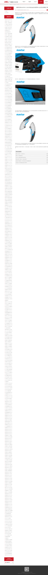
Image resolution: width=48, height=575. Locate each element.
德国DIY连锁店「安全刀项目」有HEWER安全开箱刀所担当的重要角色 (9, 329)
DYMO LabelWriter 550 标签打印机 (9, 447)
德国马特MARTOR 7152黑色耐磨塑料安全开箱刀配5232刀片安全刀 (9, 473)
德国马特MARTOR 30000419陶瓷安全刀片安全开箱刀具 (9, 498)
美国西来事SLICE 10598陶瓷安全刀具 (9, 435)
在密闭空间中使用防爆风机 (8, 541)
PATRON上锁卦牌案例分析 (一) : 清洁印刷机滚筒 (9, 102)
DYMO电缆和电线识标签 (8, 513)
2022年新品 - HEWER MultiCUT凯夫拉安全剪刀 (9, 378)
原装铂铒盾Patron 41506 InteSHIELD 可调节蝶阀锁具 (9, 162)
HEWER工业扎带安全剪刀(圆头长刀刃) (9, 386)
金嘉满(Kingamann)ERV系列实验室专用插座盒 (9, 188)
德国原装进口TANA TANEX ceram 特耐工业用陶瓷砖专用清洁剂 (9, 185)
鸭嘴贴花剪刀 (6, 300)
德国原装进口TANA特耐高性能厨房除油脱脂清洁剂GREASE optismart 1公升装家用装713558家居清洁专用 (9, 530)
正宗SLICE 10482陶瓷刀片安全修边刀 (9, 303)
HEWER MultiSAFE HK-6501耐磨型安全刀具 (9, 220)
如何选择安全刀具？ (7, 30)
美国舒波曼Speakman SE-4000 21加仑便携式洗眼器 (9, 504)
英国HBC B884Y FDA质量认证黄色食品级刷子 (9, 444)
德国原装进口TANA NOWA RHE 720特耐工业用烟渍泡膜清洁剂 (9, 122)
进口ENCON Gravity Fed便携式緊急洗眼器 (9, 317)
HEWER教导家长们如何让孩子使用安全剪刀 (9, 50)
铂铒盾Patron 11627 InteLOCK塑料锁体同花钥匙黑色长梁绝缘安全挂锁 (9, 343)
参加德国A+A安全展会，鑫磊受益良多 (9, 79)
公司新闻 (10, 4)
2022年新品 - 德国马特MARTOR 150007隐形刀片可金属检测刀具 (9, 409)
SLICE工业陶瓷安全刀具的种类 (8, 114)
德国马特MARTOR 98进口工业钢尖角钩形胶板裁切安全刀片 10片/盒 (9, 450)
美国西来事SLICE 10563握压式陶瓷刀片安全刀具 (9, 490)
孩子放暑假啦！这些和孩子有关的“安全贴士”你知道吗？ (9, 65)
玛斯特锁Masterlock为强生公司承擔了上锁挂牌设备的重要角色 (9, 269)
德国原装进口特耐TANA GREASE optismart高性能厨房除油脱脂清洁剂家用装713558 (9, 421)
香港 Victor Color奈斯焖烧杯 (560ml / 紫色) (9, 277)
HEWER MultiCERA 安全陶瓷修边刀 (9, 99)
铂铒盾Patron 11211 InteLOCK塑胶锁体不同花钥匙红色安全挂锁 (9, 157)
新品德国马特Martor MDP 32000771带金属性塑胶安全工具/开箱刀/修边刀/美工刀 (9, 234)
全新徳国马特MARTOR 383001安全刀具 (9, 507)
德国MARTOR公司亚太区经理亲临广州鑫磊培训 (9, 19)
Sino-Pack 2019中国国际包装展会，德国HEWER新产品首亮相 (9, 53)
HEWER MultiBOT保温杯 (8, 533)
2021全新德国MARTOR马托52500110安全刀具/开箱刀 (9, 214)
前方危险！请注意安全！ (8, 73)
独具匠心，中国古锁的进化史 (8, 22)
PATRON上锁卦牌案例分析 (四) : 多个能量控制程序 (9, 116)
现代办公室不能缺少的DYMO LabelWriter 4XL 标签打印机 (9, 225)
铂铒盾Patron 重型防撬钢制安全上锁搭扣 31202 (9, 470)
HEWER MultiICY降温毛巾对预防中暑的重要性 (9, 544)
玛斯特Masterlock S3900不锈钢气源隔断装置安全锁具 (9, 481)
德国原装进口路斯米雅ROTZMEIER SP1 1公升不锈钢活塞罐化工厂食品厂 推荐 (9, 142)
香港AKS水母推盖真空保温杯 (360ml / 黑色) (9, 191)
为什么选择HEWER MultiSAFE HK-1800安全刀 (9, 309)
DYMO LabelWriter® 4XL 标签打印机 (9, 91)
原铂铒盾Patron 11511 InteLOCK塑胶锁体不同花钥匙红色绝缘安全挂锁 (9, 203)
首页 (7, 4)
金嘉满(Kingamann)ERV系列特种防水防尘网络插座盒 (9, 335)
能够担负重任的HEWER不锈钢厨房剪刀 (9, 90)
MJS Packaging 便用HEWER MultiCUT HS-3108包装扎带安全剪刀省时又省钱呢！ (9, 363)
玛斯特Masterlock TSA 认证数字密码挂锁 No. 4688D (9, 484)
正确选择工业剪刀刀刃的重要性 (9, 510)
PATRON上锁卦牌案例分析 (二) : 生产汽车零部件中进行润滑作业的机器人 (9, 105)
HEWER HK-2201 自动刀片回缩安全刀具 (9, 521)
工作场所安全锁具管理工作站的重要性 (9, 542)
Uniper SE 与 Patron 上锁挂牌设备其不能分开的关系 (9, 292)
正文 (18, 4)
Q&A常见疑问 (6, 12)
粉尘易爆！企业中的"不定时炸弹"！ (9, 27)
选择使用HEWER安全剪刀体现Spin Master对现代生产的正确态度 (9, 289)
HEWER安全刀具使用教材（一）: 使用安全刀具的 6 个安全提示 (9, 93)
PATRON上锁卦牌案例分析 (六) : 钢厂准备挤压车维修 (9, 128)
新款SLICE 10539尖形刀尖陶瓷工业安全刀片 (9, 326)
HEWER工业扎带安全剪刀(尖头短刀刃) (9, 389)
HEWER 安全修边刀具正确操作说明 (9, 56)
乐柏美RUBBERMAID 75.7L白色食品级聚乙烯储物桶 (9, 458)
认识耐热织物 (6, 381)
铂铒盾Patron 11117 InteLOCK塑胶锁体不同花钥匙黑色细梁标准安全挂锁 (9, 154)
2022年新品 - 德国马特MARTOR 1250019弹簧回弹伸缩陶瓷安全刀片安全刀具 (9, 404)
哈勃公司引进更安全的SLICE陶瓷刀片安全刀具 (9, 231)
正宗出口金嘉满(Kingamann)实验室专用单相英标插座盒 (9, 349)
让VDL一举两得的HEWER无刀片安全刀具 (9, 355)
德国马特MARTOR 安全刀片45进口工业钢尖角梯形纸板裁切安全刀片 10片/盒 (9, 429)
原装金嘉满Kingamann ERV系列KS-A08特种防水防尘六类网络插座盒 (9, 274)
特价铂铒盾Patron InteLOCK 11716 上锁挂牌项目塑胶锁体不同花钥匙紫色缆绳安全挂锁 (9, 297)
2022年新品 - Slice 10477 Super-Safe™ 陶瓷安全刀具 (9, 395)
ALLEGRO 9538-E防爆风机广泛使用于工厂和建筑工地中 (9, 171)
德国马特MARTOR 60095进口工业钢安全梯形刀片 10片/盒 (9, 501)
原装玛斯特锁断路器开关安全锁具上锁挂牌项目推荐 (9, 312)
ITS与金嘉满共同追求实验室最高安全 (9, 280)
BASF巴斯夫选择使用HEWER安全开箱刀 (9, 266)
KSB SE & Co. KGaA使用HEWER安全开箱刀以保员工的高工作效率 (9, 372)
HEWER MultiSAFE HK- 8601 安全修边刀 (9, 177)
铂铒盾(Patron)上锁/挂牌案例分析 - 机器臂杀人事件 (9, 346)
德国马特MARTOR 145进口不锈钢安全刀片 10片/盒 (9, 441)
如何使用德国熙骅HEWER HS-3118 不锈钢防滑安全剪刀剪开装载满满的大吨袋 (9, 412)
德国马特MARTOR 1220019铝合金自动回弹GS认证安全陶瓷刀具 (9, 478)
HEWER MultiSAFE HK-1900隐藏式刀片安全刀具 (9, 519)
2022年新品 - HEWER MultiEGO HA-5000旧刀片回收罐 (9, 407)
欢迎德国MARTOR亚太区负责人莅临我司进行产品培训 (9, 62)
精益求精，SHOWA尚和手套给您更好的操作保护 (9, 39)
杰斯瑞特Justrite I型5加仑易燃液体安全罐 (9, 455)
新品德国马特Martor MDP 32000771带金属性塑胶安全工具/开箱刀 (9, 240)
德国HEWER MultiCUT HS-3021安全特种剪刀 (9, 248)
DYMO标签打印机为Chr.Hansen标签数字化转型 (9, 125)
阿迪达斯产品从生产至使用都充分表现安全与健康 (9, 263)
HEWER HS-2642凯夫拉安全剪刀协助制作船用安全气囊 (9, 384)
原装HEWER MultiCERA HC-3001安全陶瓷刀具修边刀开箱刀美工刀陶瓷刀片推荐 (9, 168)
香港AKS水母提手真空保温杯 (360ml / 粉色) (9, 197)
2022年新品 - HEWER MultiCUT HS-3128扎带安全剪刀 (9, 383)
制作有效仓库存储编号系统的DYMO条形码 (9, 113)
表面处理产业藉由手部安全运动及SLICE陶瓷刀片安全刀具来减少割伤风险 (9, 200)
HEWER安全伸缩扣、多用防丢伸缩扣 (9, 59)
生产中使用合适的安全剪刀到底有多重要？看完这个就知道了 (9, 47)
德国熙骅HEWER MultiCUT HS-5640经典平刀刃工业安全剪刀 (9, 427)
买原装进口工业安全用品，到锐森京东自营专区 (9, 361)
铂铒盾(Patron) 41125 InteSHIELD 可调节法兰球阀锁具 (9, 159)
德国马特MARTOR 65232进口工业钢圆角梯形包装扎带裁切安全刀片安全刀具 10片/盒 (9, 418)
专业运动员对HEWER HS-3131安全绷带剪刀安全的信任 (9, 358)
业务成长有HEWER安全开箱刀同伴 (9, 366)
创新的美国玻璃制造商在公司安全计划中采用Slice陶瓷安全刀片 (9, 134)
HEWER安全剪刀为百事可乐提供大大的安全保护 (9, 271)
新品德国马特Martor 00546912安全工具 (9, 257)
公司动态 (15, 4)
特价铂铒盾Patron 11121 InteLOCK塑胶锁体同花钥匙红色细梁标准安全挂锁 (9, 208)
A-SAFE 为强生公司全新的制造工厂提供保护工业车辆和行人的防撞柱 (9, 148)
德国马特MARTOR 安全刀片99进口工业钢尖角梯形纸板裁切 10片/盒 (9, 432)
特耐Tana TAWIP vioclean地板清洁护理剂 (9, 550)
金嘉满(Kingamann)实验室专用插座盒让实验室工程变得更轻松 (9, 194)
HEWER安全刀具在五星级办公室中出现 (9, 398)
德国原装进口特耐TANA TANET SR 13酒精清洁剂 (9, 136)
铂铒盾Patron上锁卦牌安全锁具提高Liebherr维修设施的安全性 (9, 340)
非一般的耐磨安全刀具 (7, 85)
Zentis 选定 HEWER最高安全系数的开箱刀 (9, 332)
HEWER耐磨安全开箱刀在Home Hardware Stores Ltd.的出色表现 (9, 375)
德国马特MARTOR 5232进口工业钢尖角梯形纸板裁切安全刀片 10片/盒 (9, 401)
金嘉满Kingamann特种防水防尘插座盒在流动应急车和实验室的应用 (9, 246)
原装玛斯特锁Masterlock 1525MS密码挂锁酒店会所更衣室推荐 (9, 251)
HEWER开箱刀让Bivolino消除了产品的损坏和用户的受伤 (9, 352)
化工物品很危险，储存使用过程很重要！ (9, 36)
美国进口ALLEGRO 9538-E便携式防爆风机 (9, 254)
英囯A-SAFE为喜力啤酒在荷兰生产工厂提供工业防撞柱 (9, 139)
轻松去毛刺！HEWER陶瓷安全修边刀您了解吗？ (9, 45)
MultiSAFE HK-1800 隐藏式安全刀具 (9, 306)
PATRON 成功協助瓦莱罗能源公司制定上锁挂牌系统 (9, 96)
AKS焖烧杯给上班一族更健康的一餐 (9, 539)
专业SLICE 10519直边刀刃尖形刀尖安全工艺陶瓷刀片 (9, 272)
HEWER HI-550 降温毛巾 (8, 518)
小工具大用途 (6, 82)
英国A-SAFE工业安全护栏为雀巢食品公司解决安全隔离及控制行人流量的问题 (9, 131)
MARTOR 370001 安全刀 (8, 527)
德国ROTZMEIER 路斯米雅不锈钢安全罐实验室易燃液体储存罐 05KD (9, 461)
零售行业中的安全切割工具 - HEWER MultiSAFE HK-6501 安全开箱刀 (9, 145)
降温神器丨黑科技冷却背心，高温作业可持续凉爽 (9, 68)
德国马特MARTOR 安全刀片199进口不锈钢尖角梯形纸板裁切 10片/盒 (9, 438)
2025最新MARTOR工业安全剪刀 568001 (9, 524)
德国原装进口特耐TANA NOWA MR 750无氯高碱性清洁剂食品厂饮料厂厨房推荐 (9, 174)
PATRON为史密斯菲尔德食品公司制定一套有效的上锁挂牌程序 (9, 151)
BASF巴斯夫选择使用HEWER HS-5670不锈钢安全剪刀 (9, 392)
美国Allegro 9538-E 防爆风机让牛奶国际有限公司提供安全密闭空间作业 (9, 243)
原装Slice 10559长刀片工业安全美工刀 (9, 315)
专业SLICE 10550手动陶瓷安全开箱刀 (9, 320)
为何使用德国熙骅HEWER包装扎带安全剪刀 (9, 406)
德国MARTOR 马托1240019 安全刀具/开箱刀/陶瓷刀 (9, 226)
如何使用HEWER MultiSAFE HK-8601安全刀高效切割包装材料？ (9, 547)
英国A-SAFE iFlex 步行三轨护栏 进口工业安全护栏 (9, 487)
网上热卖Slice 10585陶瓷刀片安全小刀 (9, 88)
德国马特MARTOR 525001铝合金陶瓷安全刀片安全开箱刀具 (9, 493)
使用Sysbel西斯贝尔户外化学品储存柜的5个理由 (9, 338)
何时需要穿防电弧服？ (7, 536)
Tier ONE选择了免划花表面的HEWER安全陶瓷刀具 (9, 369)
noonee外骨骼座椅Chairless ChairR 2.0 (9, 323)
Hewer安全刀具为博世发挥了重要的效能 (9, 294)
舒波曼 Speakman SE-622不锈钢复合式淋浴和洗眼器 (9, 237)
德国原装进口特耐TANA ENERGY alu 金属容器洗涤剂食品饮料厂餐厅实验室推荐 (9, 180)
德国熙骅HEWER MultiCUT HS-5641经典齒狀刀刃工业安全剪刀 (9, 424)
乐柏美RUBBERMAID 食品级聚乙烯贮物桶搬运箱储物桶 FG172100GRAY (9, 464)
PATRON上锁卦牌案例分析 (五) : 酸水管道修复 (9, 119)
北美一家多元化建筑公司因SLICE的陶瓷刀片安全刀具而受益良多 (9, 182)
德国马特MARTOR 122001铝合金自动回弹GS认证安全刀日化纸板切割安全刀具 (9, 475)
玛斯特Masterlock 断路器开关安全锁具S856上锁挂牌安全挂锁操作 (9, 452)
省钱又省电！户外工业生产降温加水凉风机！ (9, 70)
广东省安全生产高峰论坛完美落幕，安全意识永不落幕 (9, 24)
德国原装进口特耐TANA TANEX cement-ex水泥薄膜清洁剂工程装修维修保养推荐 (9, 211)
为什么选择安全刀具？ (7, 76)
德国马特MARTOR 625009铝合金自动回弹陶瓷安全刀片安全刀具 (9, 496)
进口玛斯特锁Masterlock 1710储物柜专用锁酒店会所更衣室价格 (9, 260)
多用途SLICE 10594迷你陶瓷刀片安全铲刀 (9, 283)
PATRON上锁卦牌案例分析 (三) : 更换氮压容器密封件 (9, 111)
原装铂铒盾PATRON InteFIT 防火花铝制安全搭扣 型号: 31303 (9, 228)
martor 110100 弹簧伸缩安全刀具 (9, 249)
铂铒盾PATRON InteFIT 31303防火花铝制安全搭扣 (9, 165)
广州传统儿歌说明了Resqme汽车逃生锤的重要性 (9, 217)
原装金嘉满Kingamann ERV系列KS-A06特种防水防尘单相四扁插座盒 (9, 286)
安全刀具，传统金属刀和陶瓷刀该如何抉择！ (9, 33)
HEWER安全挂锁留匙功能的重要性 (9, 553)
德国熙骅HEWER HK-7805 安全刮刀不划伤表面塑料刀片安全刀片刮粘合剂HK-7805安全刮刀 (9, 415)
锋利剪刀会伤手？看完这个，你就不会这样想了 (9, 42)
